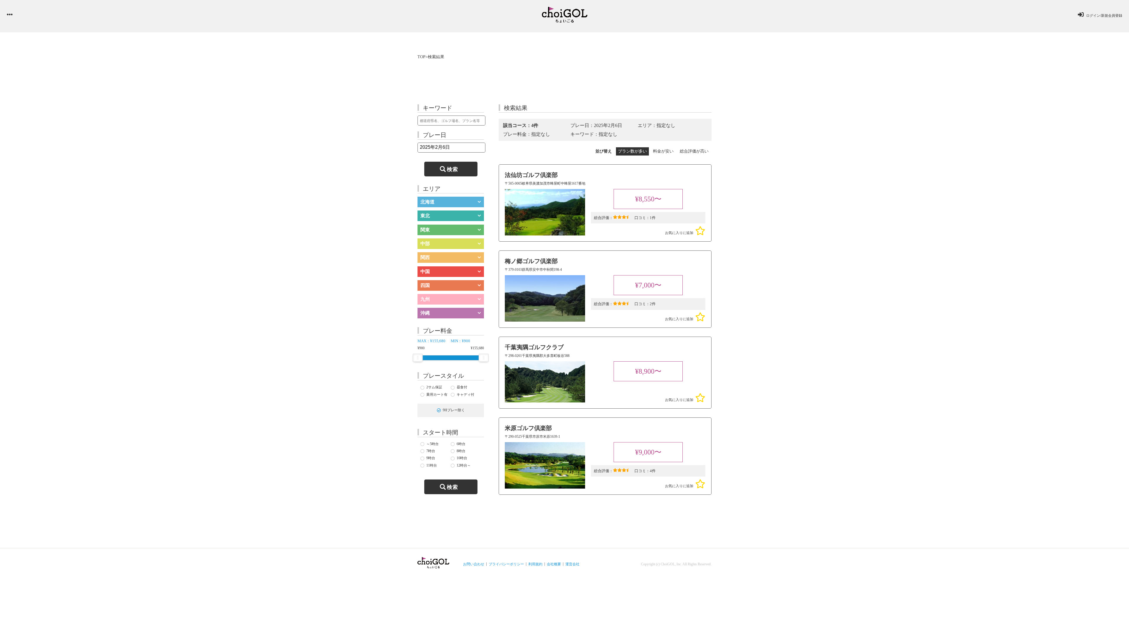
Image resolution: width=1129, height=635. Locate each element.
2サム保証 (434, 387)
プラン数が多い (632, 151)
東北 (425, 215)
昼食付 (462, 387)
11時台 (431, 465)
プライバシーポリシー (506, 564)
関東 (425, 229)
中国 (425, 271)
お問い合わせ (473, 564)
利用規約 (535, 564)
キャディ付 (465, 394)
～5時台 (432, 444)
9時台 (430, 458)
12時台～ (464, 465)
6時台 (461, 444)
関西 (425, 257)
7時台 (430, 451)
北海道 (427, 201)
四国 (425, 285)
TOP (421, 57)
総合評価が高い (694, 151)
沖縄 (425, 312)
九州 (425, 299)
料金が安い (663, 151)
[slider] (418, 358)
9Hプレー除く (454, 410)
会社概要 (554, 564)
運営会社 (572, 564)
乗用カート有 (436, 394)
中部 (425, 243)
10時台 (462, 458)
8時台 (461, 451)
